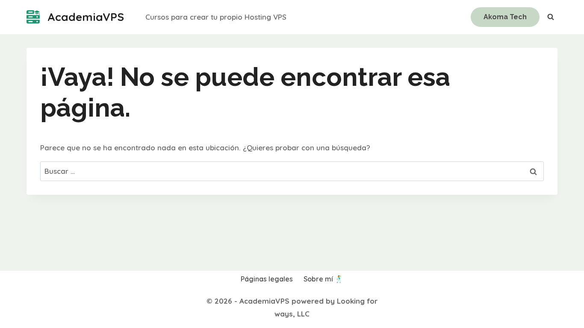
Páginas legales (267, 279)
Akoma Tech (505, 17)
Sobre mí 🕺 (323, 279)
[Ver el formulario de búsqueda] (550, 17)
